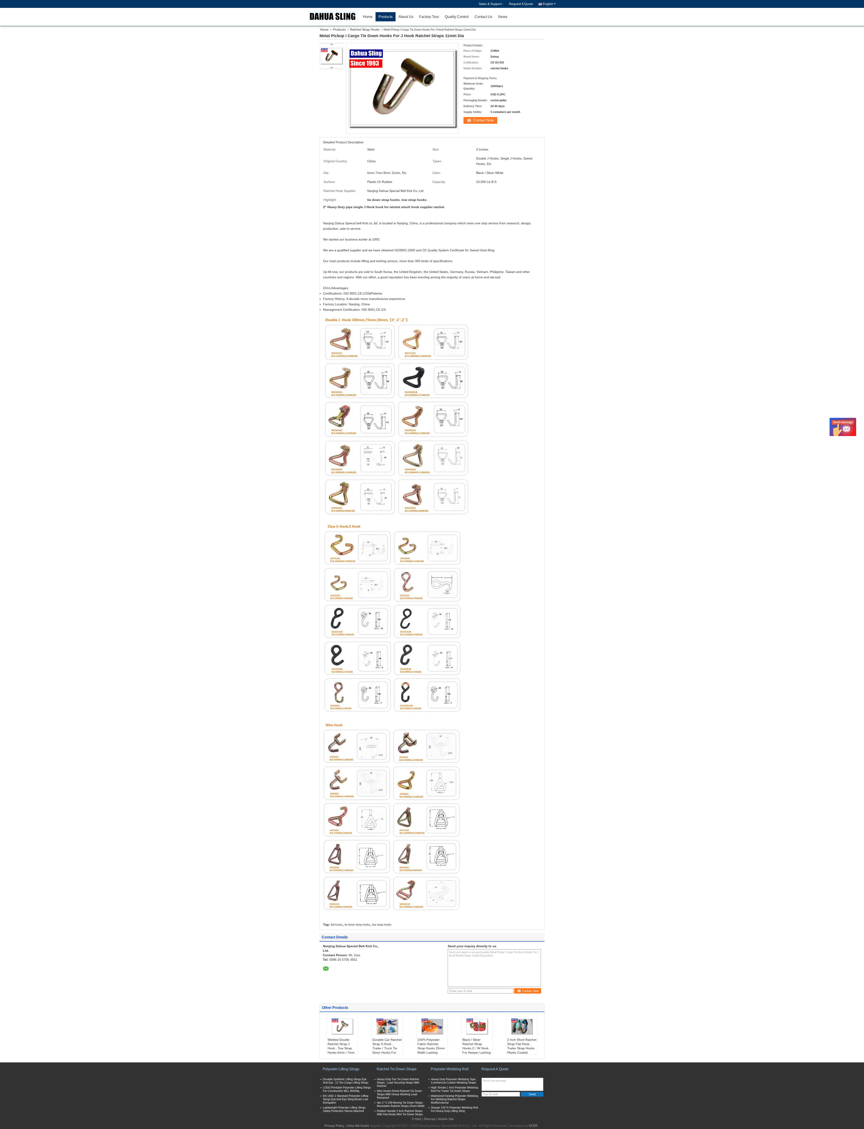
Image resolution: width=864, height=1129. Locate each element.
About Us (405, 17)
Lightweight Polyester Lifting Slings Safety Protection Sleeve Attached (344, 1109)
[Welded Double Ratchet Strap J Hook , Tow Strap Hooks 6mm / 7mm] (342, 1026)
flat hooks (336, 924)
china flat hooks (358, 1125)
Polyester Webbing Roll (449, 1069)
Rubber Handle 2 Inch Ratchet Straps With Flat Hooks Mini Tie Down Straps (400, 1112)
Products (385, 17)
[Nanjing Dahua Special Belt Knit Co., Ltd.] (334, 17)
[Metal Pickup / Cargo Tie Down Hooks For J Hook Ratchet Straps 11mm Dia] (332, 56)
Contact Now (483, 120)
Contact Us (483, 17)
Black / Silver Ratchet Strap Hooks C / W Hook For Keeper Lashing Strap (476, 1048)
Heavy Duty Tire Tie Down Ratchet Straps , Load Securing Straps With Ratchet (398, 1083)
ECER (533, 1125)
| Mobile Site (445, 1119)
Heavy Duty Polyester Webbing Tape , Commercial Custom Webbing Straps (454, 1081)
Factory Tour (429, 17)
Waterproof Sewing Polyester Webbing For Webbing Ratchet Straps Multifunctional (454, 1099)
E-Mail (416, 1119)
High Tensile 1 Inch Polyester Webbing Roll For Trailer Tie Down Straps (454, 1089)
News (502, 17)
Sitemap (429, 1119)
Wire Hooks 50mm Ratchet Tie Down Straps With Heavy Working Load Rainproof (399, 1094)
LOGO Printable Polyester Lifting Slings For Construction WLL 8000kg (347, 1089)
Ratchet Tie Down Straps (396, 1069)
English (548, 4)
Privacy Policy (334, 1125)
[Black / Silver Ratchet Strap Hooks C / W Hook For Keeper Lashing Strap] (477, 1026)
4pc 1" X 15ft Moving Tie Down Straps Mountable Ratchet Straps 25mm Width (401, 1104)
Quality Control (457, 17)
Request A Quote (521, 4)
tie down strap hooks (357, 924)
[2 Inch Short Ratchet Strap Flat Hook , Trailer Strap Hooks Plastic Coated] (522, 1026)
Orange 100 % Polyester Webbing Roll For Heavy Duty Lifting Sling (454, 1109)
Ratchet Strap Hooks (365, 29)
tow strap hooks (381, 924)
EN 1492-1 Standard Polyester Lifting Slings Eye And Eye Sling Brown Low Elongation (345, 1099)
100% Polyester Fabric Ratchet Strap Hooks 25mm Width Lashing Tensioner (431, 1048)
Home (368, 17)
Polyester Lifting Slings (341, 1069)
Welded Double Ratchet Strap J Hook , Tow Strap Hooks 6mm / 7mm (341, 1046)
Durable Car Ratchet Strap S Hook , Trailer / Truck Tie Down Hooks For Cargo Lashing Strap (387, 1050)
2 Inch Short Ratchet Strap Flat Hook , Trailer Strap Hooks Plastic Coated (521, 1046)
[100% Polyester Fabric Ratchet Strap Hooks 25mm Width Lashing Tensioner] (432, 1026)
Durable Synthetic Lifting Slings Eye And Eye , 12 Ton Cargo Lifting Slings (345, 1081)
